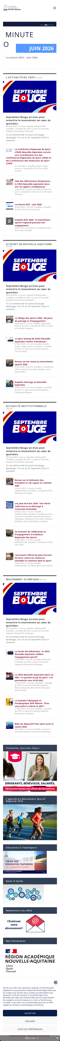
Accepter (30, 1013)
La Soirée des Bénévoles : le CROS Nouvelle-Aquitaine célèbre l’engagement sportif (32, 654)
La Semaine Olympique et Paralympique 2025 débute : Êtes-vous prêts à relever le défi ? (32, 703)
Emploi (46, 344)
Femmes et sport (22, 326)
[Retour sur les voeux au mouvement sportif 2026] (9, 363)
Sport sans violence (45, 565)
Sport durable (20, 690)
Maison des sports (22, 688)
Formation (38, 346)
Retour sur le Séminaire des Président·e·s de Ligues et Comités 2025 (33, 483)
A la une (22, 126)
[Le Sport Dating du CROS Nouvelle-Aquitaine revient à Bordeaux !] (9, 340)
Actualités (10, 129)
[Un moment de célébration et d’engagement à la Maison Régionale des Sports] (9, 533)
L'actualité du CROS (23, 129)
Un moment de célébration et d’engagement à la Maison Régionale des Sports (30, 534)
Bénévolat (46, 323)
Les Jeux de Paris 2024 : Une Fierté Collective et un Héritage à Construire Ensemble (32, 506)
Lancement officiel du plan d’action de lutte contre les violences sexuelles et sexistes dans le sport (33, 558)
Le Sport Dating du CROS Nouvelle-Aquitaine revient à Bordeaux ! (33, 340)
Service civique (21, 351)
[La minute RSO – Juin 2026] (9, 205)
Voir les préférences (30, 1029)
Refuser (30, 1021)
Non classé (43, 168)
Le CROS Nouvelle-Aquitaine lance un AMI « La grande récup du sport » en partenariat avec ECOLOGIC (34, 677)
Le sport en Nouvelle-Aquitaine (35, 349)
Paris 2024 (39, 519)
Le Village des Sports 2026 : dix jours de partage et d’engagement (34, 319)
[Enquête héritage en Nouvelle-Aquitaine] (9, 383)
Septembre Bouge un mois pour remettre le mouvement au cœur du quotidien (28, 120)
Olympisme (29, 519)
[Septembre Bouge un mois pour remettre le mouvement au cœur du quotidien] (30, 97)
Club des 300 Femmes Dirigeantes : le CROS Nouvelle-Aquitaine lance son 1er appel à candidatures (33, 184)
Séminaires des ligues (23, 493)
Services (18, 171)
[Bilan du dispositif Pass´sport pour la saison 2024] (9, 725)
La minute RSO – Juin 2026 (28, 204)
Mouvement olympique (24, 131)
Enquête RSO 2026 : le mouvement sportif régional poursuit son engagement (32, 222)
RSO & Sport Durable (31, 209)
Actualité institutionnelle (36, 126)
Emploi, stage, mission (24, 346)
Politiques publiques (23, 392)
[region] (30, 960)
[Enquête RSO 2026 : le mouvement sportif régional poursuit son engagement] (9, 221)
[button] (55, 982)
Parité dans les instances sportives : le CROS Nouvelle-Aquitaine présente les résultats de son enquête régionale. (29, 61)
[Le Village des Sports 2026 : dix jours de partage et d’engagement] (9, 319)
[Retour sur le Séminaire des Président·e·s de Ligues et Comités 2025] (9, 481)
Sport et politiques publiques (36, 521)
